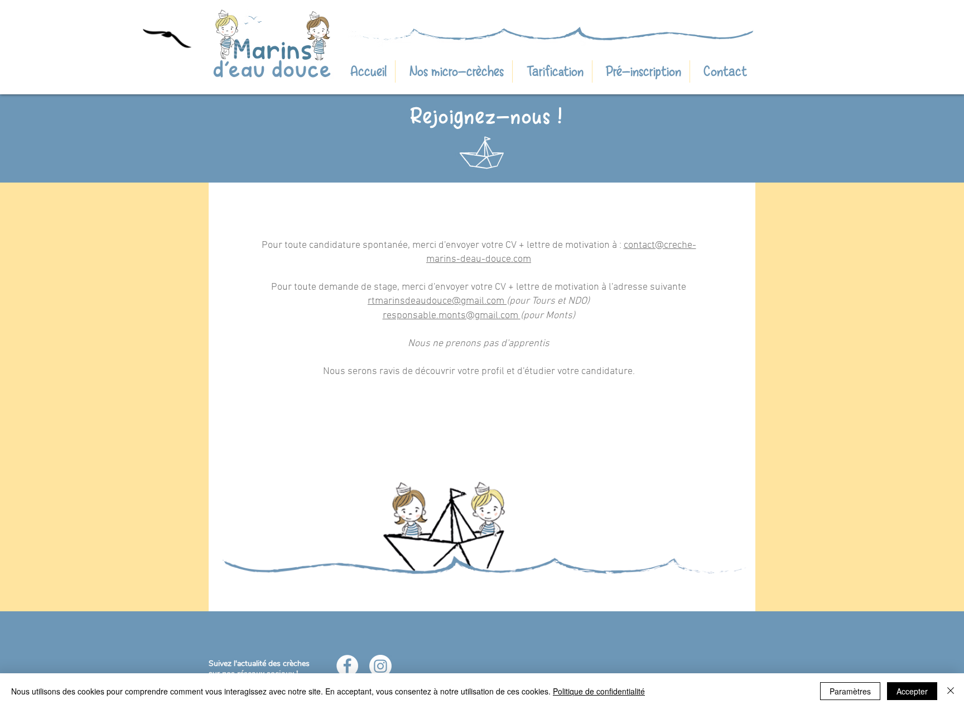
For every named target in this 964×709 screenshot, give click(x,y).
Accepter (912, 691)
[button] (722, 71)
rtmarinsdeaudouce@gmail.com (436, 301)
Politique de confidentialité (599, 691)
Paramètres (850, 691)
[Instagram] (380, 666)
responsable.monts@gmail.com (450, 316)
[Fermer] (950, 691)
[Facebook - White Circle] (347, 666)
